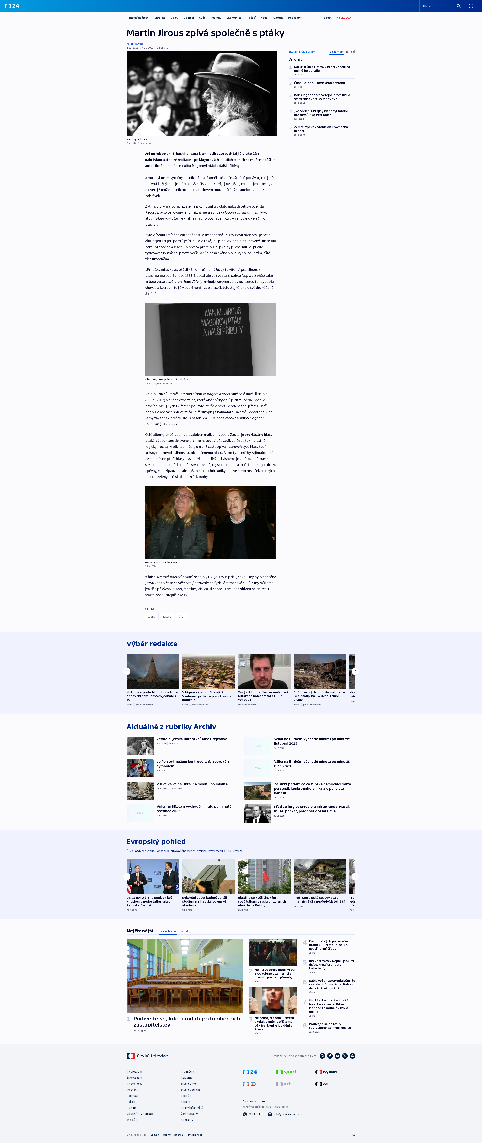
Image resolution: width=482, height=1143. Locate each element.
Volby (174, 17)
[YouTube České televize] (337, 1056)
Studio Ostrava (190, 1089)
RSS (353, 1134)
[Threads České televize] (352, 1056)
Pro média (187, 1071)
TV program (134, 1071)
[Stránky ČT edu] (322, 1084)
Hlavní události (139, 17)
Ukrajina (159, 17)
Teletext (132, 1089)
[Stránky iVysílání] (326, 1072)
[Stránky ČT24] (250, 1072)
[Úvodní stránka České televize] (148, 1056)
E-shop (131, 1108)
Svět (202, 17)
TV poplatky (134, 1083)
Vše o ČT (132, 1120)
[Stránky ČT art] (283, 1084)
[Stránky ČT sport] (286, 1072)
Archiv (151, 616)
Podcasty (294, 17)
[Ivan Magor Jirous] (202, 93)
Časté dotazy (189, 1114)
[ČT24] (12, 6)
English (155, 1134)
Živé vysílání (134, 1077)
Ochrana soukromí (173, 1134)
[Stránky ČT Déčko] (249, 1084)
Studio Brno (188, 1083)
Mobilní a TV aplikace (140, 1114)
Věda (264, 17)
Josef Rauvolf (135, 43)
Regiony (215, 17)
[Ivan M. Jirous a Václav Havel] (210, 522)
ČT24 (182, 616)
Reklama (186, 1077)
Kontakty (187, 1120)
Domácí (189, 17)
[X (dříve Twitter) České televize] (345, 1056)
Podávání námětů (192, 1108)
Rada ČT (186, 1095)
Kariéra (185, 1101)
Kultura (278, 17)
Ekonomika (234, 17)
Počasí (251, 17)
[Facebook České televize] (330, 1056)
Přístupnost (195, 1134)
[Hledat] (459, 6)
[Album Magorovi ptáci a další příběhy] (210, 339)
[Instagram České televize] (322, 1056)
